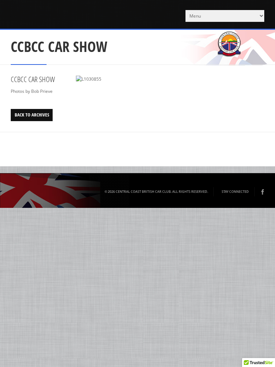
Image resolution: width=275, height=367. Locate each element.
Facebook (262, 192)
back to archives (32, 114)
